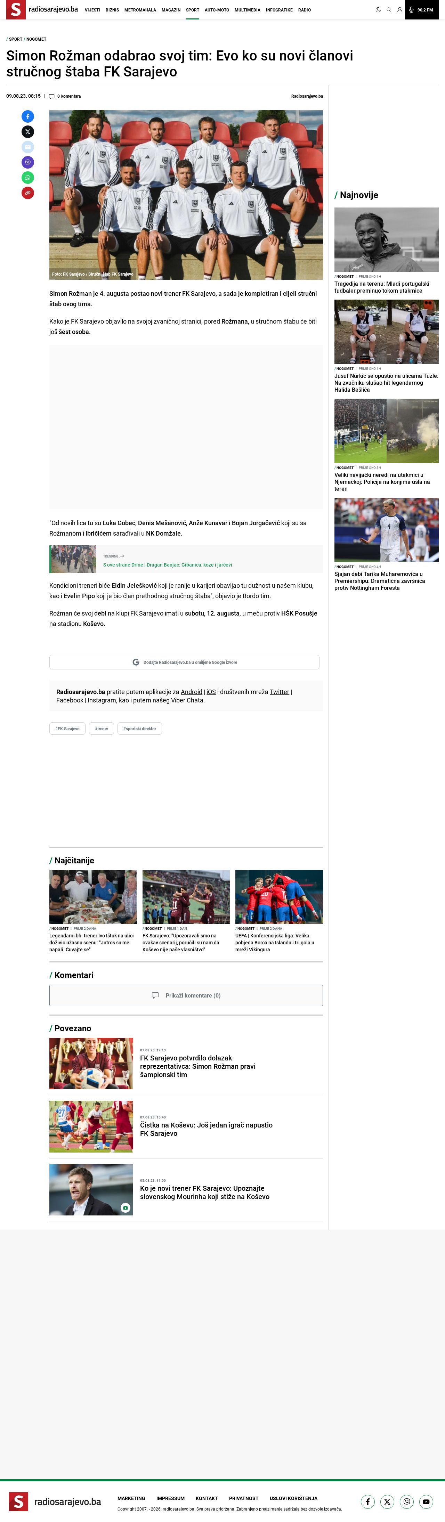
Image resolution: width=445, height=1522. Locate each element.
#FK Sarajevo (67, 728)
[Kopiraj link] (28, 193)
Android (191, 691)
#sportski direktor (139, 728)
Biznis (112, 10)
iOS (211, 691)
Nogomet (36, 39)
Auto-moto (217, 10)
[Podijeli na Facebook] (28, 116)
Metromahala (140, 10)
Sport (192, 10)
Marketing (131, 1498)
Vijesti (92, 10)
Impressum (170, 1498)
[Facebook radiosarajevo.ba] (368, 1502)
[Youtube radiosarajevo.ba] (426, 1502)
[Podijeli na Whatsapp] (28, 177)
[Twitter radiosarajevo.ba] (387, 1502)
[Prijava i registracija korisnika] (400, 9)
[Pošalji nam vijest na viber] (407, 1502)
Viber (178, 700)
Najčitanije (74, 860)
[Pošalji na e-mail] (28, 147)
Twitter (279, 691)
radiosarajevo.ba (178, 1509)
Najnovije (359, 195)
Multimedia (247, 10)
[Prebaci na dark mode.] (379, 9)
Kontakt (207, 1498)
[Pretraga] (389, 10)
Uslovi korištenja (293, 1498)
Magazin (171, 10)
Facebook (69, 700)
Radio (304, 10)
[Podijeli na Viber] (28, 162)
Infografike (279, 10)
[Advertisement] (186, 427)
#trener (101, 728)
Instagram (102, 700)
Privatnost (244, 1498)
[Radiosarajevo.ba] (55, 1501)
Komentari (74, 974)
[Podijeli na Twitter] (28, 131)
